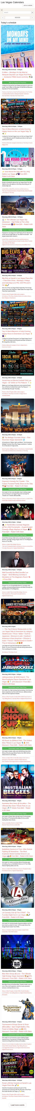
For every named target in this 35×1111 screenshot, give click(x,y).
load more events (17, 1105)
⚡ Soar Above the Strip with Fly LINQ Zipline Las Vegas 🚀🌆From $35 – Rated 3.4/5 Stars (16, 174)
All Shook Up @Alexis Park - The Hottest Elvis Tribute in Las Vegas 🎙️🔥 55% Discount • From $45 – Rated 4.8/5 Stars (17, 743)
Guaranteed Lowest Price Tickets (17, 179)
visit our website (28, 5)
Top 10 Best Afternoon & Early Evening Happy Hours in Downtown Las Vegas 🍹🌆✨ (17, 333)
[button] (2, 9)
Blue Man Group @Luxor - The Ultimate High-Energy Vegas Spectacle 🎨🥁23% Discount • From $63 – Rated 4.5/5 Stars (17, 976)
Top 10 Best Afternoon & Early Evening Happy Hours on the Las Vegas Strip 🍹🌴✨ (16, 131)
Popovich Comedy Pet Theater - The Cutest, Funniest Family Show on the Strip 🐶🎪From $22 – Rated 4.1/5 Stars (17, 483)
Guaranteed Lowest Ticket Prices (17, 489)
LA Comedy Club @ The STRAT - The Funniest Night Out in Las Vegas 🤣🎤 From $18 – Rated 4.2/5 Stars (16, 915)
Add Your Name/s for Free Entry (17, 82)
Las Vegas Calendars (12, 2)
